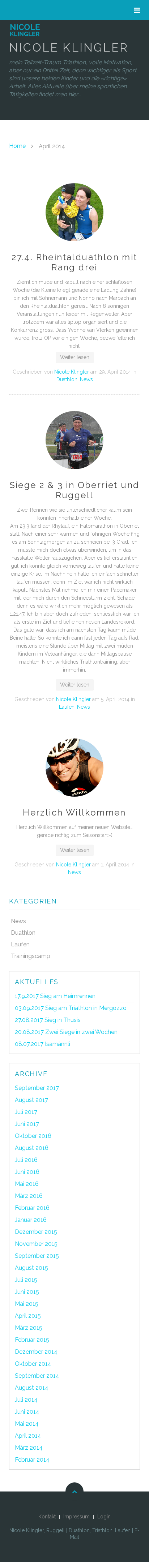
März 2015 (28, 1327)
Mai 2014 (27, 1423)
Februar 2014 (32, 1459)
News (86, 379)
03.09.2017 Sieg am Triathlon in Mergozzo (71, 1008)
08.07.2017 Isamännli (42, 1043)
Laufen (66, 707)
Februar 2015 (32, 1339)
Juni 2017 (27, 1123)
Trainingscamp (30, 956)
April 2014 (28, 1435)
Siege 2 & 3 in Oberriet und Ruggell (75, 490)
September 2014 (37, 1375)
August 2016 (31, 1147)
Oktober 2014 (33, 1363)
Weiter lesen (74, 357)
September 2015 (37, 1255)
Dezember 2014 (36, 1351)
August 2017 (31, 1099)
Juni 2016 (27, 1171)
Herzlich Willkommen (74, 812)
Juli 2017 (26, 1111)
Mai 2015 (26, 1303)
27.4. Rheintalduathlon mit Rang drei (74, 262)
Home (17, 145)
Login (104, 1516)
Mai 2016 (27, 1183)
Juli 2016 (26, 1159)
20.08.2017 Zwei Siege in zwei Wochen (66, 1031)
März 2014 (29, 1447)
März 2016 (29, 1195)
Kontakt (47, 1516)
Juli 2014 (26, 1399)
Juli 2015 (26, 1279)
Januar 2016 (31, 1219)
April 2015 (28, 1315)
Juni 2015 (27, 1291)
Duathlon (66, 379)
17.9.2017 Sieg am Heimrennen (55, 996)
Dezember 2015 (36, 1231)
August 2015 (31, 1267)
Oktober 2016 (33, 1135)
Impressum (76, 1516)
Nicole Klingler (71, 372)
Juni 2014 (27, 1411)
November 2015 (36, 1243)
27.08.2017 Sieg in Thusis (48, 1019)
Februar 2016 (32, 1207)
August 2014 (31, 1387)
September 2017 (37, 1087)
